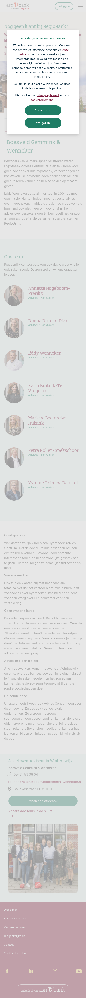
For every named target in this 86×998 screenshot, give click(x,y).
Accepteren (43, 110)
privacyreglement (47, 95)
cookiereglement (42, 99)
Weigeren (43, 123)
